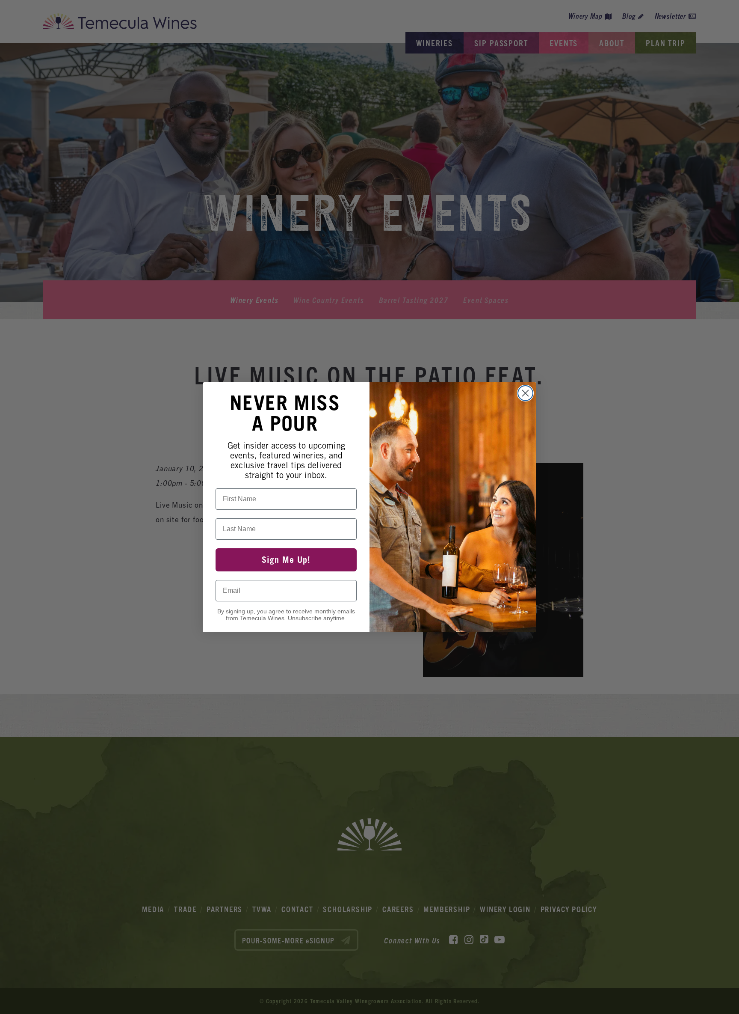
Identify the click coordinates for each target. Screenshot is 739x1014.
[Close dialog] (525, 393)
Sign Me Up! (286, 560)
